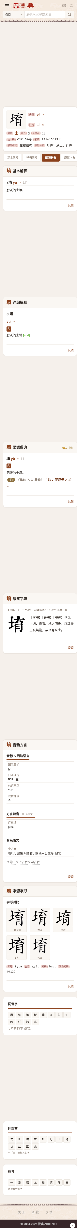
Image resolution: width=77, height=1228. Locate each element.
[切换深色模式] (71, 5)
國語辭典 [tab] (50, 157)
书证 (71, 447)
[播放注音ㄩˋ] (43, 125)
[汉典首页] (23, 6)
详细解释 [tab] (31, 157)
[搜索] (69, 14)
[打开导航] (7, 6)
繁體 (64, 5)
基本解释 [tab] (12, 157)
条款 (35, 1212)
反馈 (71, 205)
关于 (22, 1212)
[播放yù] (43, 114)
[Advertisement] (38, 62)
